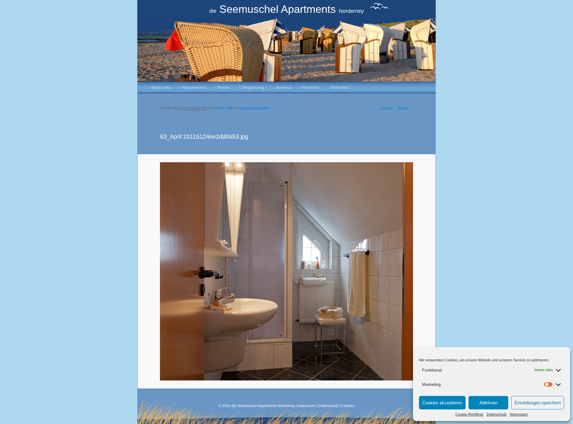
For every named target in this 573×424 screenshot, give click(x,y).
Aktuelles (340, 87)
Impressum (519, 414)
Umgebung (253, 87)
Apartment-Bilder (254, 108)
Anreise (283, 87)
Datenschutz (496, 414)
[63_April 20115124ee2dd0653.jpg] (286, 271)
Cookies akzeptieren (442, 402)
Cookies (348, 406)
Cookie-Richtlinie (469, 414)
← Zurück (384, 108)
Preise (224, 87)
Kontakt (311, 87)
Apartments (194, 87)
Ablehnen (488, 402)
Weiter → (405, 108)
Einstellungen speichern (538, 402)
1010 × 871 (225, 108)
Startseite (161, 87)
